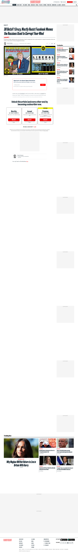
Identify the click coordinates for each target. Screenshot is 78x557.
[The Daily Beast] (35, 2)
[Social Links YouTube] (68, 543)
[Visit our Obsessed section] (9, 2)
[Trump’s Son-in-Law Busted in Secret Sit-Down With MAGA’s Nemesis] (71, 82)
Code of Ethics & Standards (43, 549)
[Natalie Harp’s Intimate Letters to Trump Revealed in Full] (71, 59)
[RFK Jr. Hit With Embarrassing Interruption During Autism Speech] (71, 74)
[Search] (76, 4)
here (27, 161)
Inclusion (50, 549)
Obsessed (33, 4)
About (20, 549)
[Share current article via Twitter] (50, 44)
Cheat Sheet (19, 4)
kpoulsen (19, 157)
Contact (23, 549)
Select (14, 120)
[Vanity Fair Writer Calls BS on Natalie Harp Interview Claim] (71, 67)
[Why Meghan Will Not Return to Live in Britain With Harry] (71, 52)
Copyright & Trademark (64, 549)
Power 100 (49, 4)
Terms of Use (26, 86)
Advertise (31, 549)
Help (34, 549)
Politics (40, 4)
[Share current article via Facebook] (47, 44)
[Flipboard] (72, 543)
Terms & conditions (55, 549)
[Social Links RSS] (70, 543)
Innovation (54, 4)
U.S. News (59, 4)
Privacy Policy (30, 86)
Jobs (28, 549)
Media (29, 4)
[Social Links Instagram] (65, 543)
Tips (26, 549)
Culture (32, 545)
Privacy (36, 549)
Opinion (44, 4)
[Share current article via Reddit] (54, 44)
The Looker (25, 4)
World (32, 543)
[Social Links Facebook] (61, 543)
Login (35, 126)
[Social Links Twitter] (63, 543)
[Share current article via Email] (52, 44)
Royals (37, 4)
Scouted (63, 4)
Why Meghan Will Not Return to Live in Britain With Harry (21, 463)
